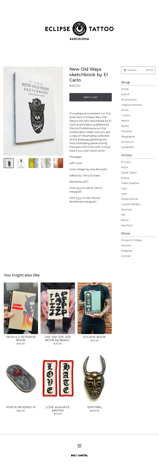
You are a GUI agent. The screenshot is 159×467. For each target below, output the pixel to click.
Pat (123, 214)
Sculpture (127, 141)
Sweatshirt (127, 147)
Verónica (126, 209)
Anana (125, 177)
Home (125, 89)
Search (125, 94)
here (79, 188)
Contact (126, 256)
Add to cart (91, 97)
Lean (124, 193)
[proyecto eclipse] (79, 30)
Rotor (124, 167)
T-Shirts (126, 115)
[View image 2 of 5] (21, 163)
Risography (128, 136)
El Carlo (126, 162)
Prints (124, 110)
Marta (124, 220)
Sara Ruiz (127, 225)
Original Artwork (131, 104)
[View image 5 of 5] (58, 163)
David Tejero (129, 172)
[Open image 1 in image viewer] (33, 111)
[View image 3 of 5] (34, 163)
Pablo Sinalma (130, 183)
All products (128, 99)
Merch (125, 120)
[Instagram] (79, 446)
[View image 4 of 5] (46, 163)
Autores (126, 245)
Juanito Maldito (130, 204)
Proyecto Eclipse (131, 240)
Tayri (124, 188)
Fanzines (126, 131)
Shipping (126, 250)
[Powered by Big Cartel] (79, 455)
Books (125, 126)
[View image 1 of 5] (9, 163)
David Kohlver (130, 199)
